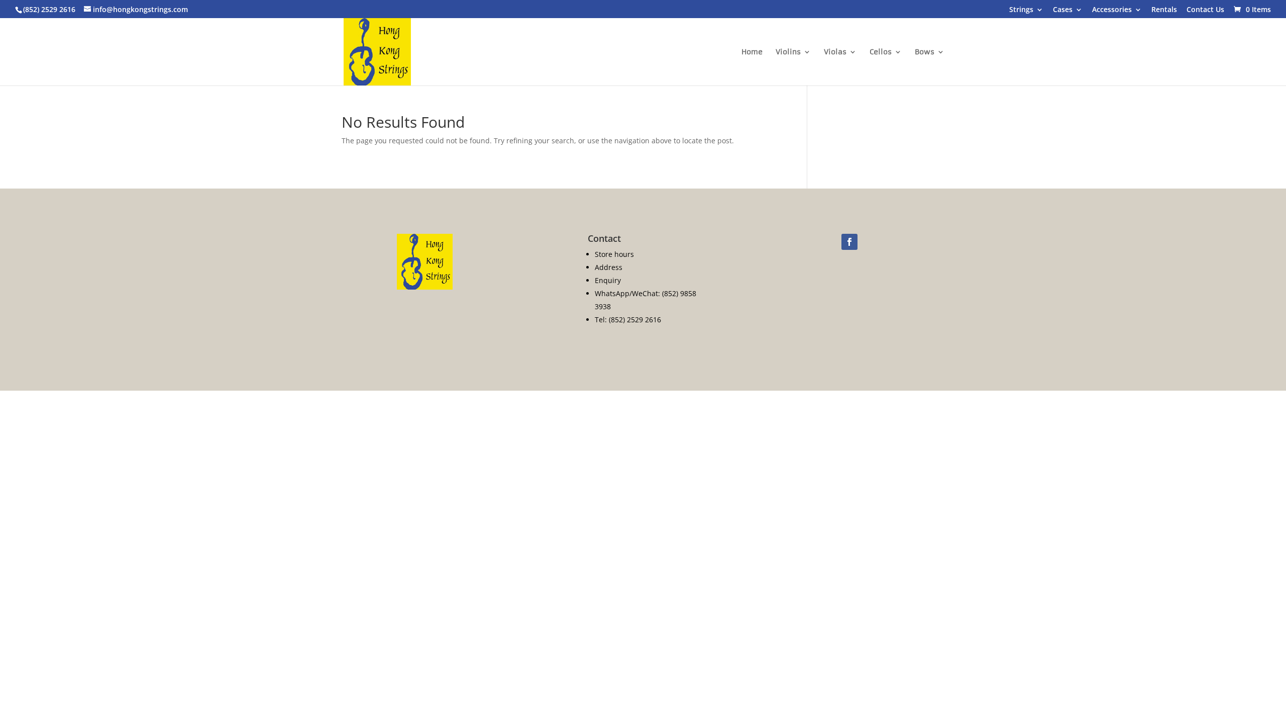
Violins (788, 52)
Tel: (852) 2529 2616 (628, 319)
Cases (1063, 10)
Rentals (1164, 10)
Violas (835, 52)
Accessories (1112, 10)
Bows (924, 52)
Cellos (881, 52)
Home (752, 52)
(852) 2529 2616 (49, 9)
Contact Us (1205, 10)
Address (608, 267)
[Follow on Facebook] (849, 242)
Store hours (614, 254)
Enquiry (608, 280)
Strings (1021, 10)
